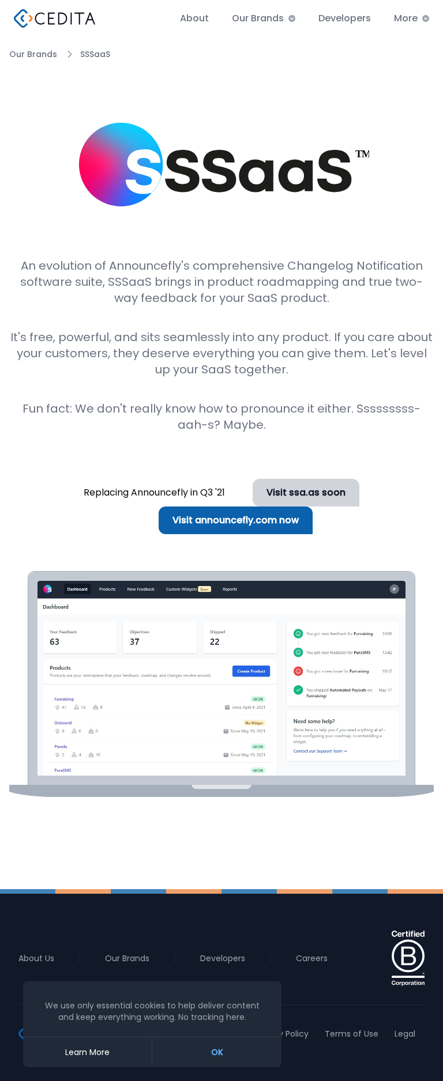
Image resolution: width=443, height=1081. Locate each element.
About (194, 18)
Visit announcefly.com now (235, 520)
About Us (36, 958)
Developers (344, 18)
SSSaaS (95, 54)
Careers (312, 958)
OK (217, 1052)
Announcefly (145, 266)
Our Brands (33, 54)
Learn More (87, 1052)
